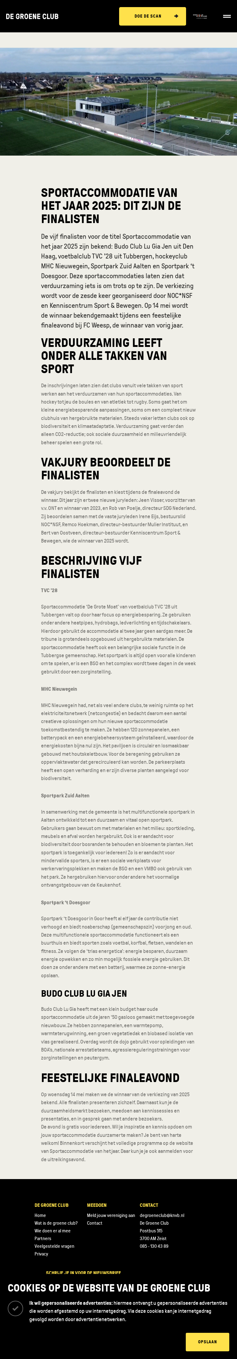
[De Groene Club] (32, 16)
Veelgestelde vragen (54, 1246)
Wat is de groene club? (56, 1223)
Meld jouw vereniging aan (111, 1215)
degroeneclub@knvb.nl (162, 1215)
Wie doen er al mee (53, 1230)
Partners (43, 1238)
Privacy (41, 1253)
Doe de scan (148, 16)
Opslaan (207, 1342)
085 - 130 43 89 (154, 1246)
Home (40, 1215)
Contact (94, 1223)
